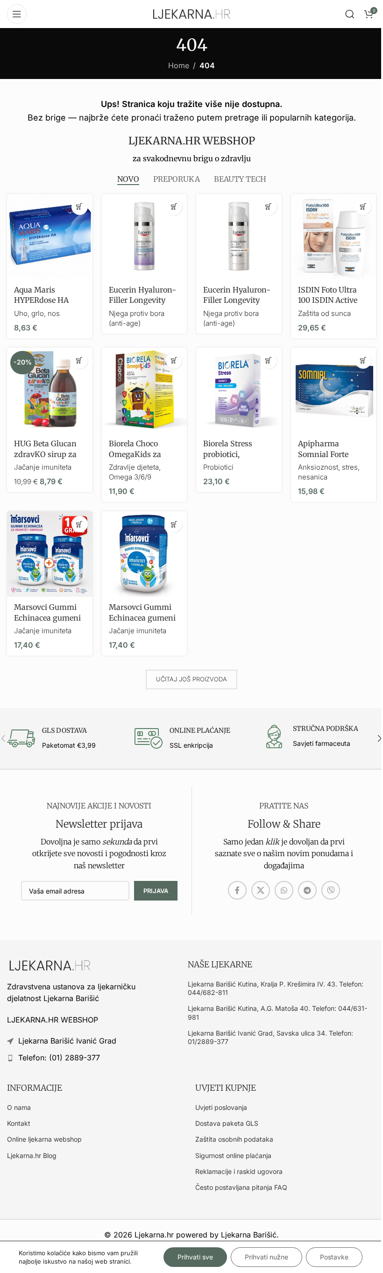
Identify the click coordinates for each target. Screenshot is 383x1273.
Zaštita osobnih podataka (234, 1139)
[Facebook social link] (237, 890)
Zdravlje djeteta (134, 467)
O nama (19, 1107)
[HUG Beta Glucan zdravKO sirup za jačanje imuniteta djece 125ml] (49, 390)
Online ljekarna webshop (44, 1139)
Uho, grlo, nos (37, 313)
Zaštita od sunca (324, 313)
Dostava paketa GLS (226, 1123)
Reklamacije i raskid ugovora (239, 1171)
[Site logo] (191, 13)
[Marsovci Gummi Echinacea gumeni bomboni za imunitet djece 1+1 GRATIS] (49, 554)
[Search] (349, 14)
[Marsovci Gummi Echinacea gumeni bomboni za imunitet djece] (144, 554)
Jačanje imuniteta (42, 467)
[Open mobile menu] (16, 14)
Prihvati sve (195, 1257)
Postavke (334, 1257)
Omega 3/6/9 (130, 476)
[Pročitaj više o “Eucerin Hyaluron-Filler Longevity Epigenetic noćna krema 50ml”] (174, 207)
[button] (79, 207)
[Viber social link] (330, 890)
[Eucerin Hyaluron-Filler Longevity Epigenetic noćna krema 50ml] (144, 236)
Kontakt (18, 1123)
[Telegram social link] (307, 890)
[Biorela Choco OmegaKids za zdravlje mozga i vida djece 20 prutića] (144, 390)
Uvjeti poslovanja (221, 1107)
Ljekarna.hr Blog (32, 1155)
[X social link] (260, 890)
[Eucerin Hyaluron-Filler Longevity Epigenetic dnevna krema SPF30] (239, 236)
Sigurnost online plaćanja (233, 1155)
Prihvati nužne (266, 1257)
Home (178, 65)
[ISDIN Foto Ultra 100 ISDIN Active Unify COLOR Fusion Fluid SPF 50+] (333, 236)
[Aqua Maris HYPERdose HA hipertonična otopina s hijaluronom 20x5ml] (49, 236)
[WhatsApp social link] (284, 890)
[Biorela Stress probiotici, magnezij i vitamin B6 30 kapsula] (239, 390)
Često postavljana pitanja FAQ (241, 1187)
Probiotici (218, 467)
